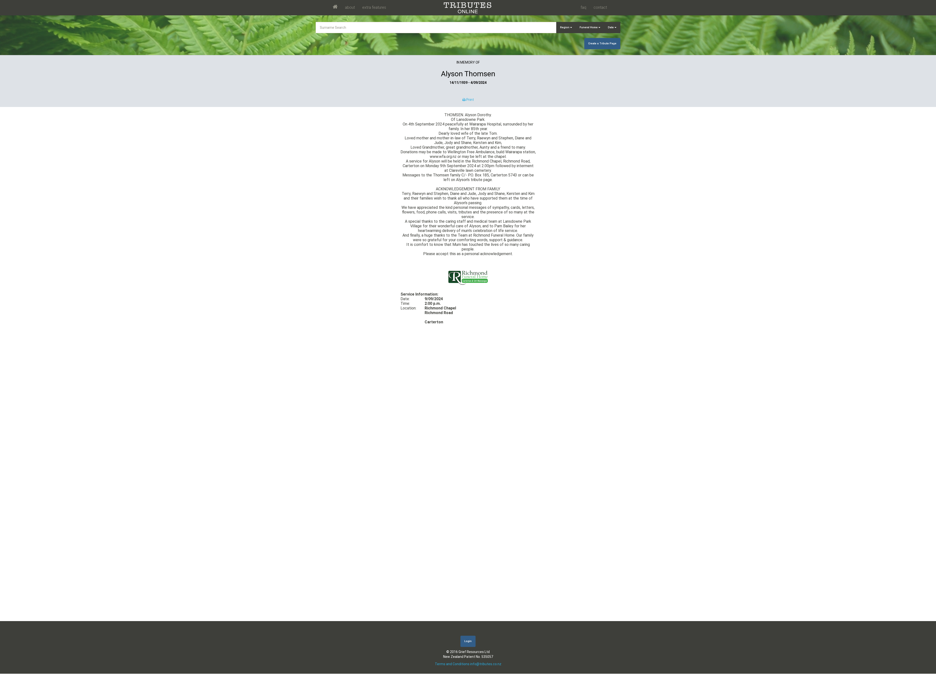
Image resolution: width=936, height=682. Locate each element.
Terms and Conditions (452, 664)
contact (600, 7)
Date (611, 27)
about (350, 7)
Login (468, 641)
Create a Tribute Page (602, 43)
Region (565, 27)
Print (470, 100)
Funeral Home (589, 27)
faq (583, 7)
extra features (374, 7)
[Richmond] (468, 277)
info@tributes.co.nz (485, 664)
